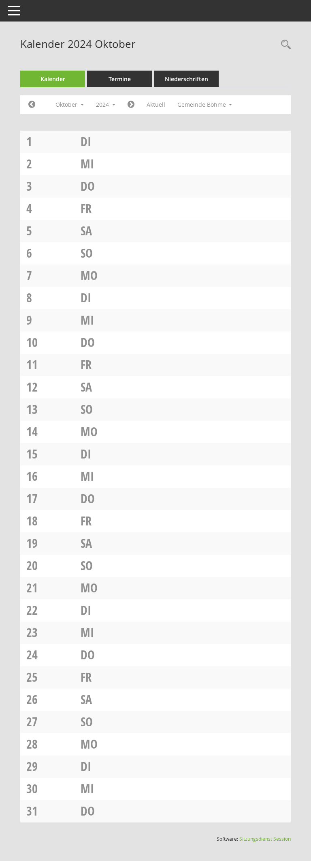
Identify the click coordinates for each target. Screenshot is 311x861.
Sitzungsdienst (265, 838)
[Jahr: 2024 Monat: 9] (31, 104)
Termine (120, 79)
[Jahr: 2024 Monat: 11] (131, 104)
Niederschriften (186, 79)
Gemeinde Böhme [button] (202, 104)
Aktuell (156, 104)
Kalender (52, 79)
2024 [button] (103, 104)
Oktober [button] (67, 104)
